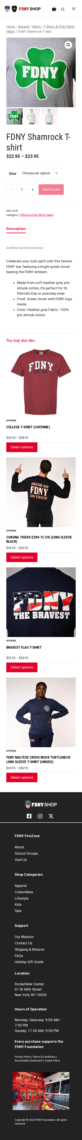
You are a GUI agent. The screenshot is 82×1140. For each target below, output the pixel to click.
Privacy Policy (23, 1056)
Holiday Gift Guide (29, 962)
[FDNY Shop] (23, 9)
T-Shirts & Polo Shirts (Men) (36, 215)
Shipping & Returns (29, 949)
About (19, 847)
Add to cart (51, 189)
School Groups (26, 853)
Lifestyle (21, 898)
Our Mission (24, 937)
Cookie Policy (52, 1060)
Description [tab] (16, 228)
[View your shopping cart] (53, 9)
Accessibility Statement (29, 1060)
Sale (18, 911)
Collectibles (24, 892)
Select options (22, 447)
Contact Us (23, 943)
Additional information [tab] (24, 248)
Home (10, 27)
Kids (18, 904)
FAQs (19, 956)
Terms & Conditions (44, 1056)
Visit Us (21, 860)
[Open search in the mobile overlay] (63, 9)
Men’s (36, 27)
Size (12, 173)
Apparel (23, 27)
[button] (68, 45)
